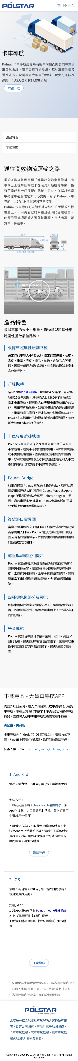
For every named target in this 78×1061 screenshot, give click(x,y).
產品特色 (12, 137)
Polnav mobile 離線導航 (46, 805)
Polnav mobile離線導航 (51, 910)
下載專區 (12, 147)
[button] (58, 5)
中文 (71, 5)
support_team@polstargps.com (49, 749)
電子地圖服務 (28, 392)
